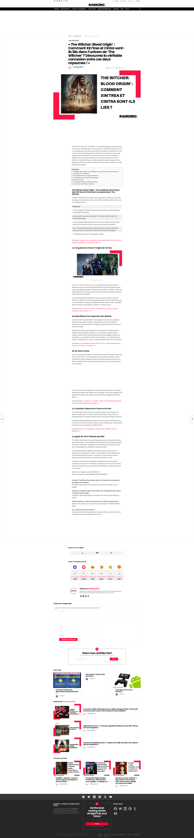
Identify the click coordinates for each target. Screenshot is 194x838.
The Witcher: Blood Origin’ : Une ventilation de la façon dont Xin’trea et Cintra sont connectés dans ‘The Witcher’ (95, 172)
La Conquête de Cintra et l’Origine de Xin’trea (85, 175)
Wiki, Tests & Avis (68, 701)
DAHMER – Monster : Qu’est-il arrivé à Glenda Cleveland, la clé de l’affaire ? (67, 780)
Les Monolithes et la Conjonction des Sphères (86, 177)
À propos (100, 834)
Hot (131, 1)
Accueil (56, 9)
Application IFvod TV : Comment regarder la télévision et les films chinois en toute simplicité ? (110, 727)
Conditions (129, 834)
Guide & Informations (104, 9)
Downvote (111, 553)
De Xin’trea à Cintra (78, 180)
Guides (100, 836)
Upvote (82, 553)
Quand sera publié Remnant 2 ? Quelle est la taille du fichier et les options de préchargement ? (110, 744)
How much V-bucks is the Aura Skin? (95, 675)
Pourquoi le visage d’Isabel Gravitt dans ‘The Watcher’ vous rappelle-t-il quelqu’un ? (97, 780)
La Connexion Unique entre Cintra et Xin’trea (85, 182)
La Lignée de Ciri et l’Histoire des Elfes (83, 184)
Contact (105, 836)
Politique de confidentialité (118, 834)
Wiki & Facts (107, 834)
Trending (137, 1)
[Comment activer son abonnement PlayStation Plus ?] (67, 680)
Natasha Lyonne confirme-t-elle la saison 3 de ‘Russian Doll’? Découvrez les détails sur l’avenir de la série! (126, 780)
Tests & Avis (91, 9)
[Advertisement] (97, 21)
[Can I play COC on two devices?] (127, 680)
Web (122, 9)
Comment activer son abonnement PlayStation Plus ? (67, 691)
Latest (116, 1)
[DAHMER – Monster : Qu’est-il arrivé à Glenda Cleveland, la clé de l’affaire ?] (67, 768)
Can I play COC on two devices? (123, 691)
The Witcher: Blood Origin (84, 285)
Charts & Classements (79, 9)
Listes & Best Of (65, 9)
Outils (127, 9)
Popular (124, 1)
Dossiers (116, 9)
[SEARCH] (140, 8)
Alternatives (137, 834)
